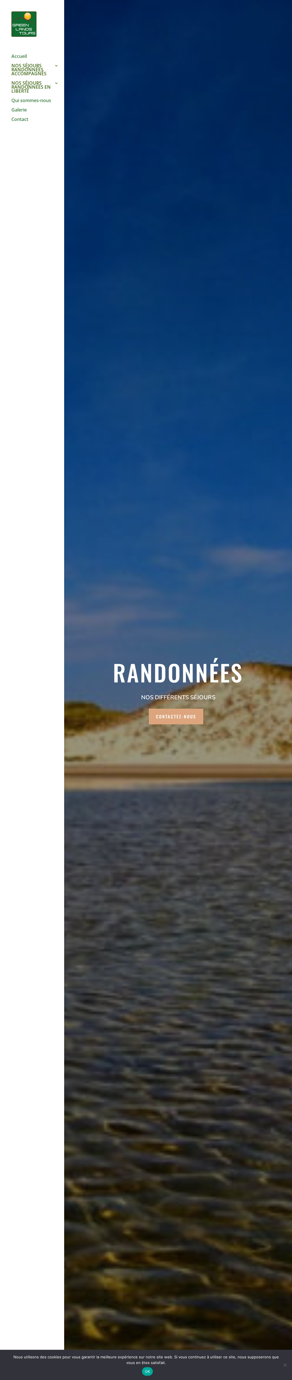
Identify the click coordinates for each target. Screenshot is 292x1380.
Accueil (19, 56)
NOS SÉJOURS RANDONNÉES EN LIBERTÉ (31, 87)
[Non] (285, 1365)
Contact (19, 119)
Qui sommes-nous (31, 101)
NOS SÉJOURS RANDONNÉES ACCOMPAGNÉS (28, 70)
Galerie (19, 110)
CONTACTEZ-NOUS (176, 716)
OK (147, 1371)
